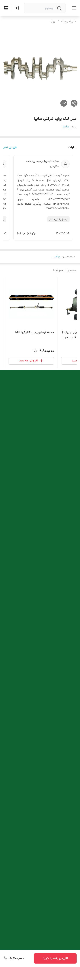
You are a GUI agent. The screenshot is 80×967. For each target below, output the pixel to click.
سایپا (66, 127)
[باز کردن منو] (73, 8)
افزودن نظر (10, 147)
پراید (52, 21)
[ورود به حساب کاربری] (17, 7)
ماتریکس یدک (69, 21)
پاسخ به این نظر (58, 219)
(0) (29, 233)
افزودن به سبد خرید (55, 958)
